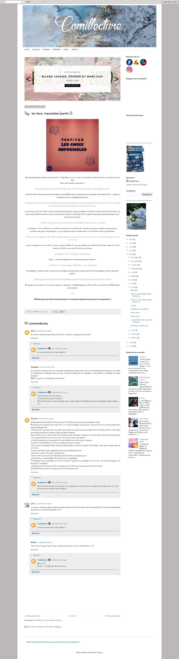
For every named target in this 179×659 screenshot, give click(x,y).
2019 (131, 243)
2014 (131, 346)
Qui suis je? (36, 49)
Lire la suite (72, 85)
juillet (133, 276)
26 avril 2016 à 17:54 (59, 392)
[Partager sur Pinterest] (63, 311)
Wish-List (75, 49)
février (134, 334)
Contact (66, 49)
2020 (131, 239)
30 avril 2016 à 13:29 (59, 524)
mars (133, 330)
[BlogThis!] (56, 311)
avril (133, 287)
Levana (133, 305)
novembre (135, 261)
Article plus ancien (112, 616)
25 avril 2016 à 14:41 (44, 331)
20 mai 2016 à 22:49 (58, 560)
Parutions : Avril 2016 (139, 326)
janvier (134, 338)
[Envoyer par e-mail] (53, 311)
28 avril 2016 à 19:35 (45, 419)
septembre (135, 269)
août (133, 272)
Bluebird (134, 290)
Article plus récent (32, 616)
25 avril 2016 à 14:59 (59, 348)
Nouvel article (72, 72)
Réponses (37, 344)
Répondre (34, 338)
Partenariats (56, 49)
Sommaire (46, 49)
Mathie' (34, 542)
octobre (134, 265)
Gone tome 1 (135, 316)
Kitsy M (34, 419)
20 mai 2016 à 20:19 (44, 542)
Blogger (100, 652)
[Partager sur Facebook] (61, 311)
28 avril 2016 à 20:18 (59, 482)
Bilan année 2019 (72, 76)
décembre (135, 257)
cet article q (74, 177)
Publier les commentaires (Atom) (48, 620)
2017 (131, 250)
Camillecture (42, 348)
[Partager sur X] (58, 311)
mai (132, 283)
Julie (32, 504)
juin (133, 280)
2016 (131, 254)
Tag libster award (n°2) (140, 309)
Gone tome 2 (135, 313)
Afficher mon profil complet (137, 185)
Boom (33, 331)
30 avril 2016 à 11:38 (43, 504)
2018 (131, 247)
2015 (131, 342)
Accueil (26, 49)
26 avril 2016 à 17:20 (47, 367)
